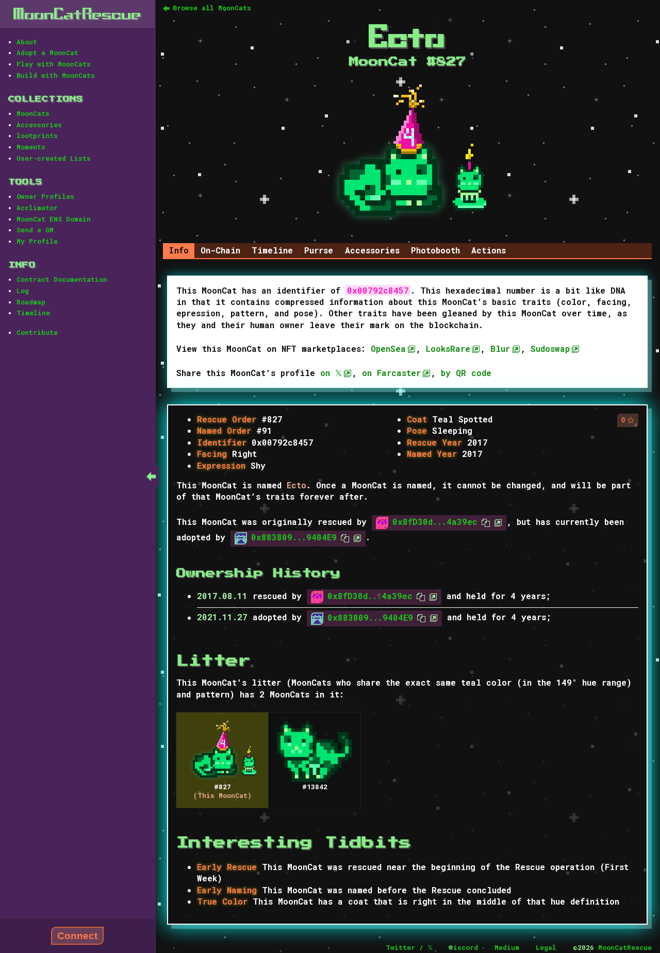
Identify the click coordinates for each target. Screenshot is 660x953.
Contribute (37, 332)
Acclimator (37, 207)
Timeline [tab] (272, 250)
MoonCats (33, 113)
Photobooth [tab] (435, 250)
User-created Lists (53, 158)
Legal (546, 947)
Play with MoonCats (53, 64)
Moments (30, 147)
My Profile (37, 241)
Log (22, 290)
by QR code (466, 372)
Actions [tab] (488, 250)
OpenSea (388, 348)
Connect (77, 935)
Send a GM (35, 230)
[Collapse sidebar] (151, 476)
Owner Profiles (45, 196)
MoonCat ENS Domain (53, 219)
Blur (500, 348)
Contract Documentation (61, 279)
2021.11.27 (222, 617)
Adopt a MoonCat (47, 52)
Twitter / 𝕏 (409, 947)
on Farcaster (391, 372)
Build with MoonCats (55, 75)
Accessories (39, 125)
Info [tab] (179, 250)
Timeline (33, 313)
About (26, 42)
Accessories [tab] (372, 250)
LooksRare (448, 348)
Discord (463, 947)
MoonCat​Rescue (77, 14)
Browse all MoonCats (212, 8)
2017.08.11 (222, 595)
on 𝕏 (331, 372)
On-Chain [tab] (220, 250)
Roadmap (30, 302)
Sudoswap (550, 348)
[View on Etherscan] (496, 521)
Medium (506, 947)
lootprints (37, 135)
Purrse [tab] (318, 250)
